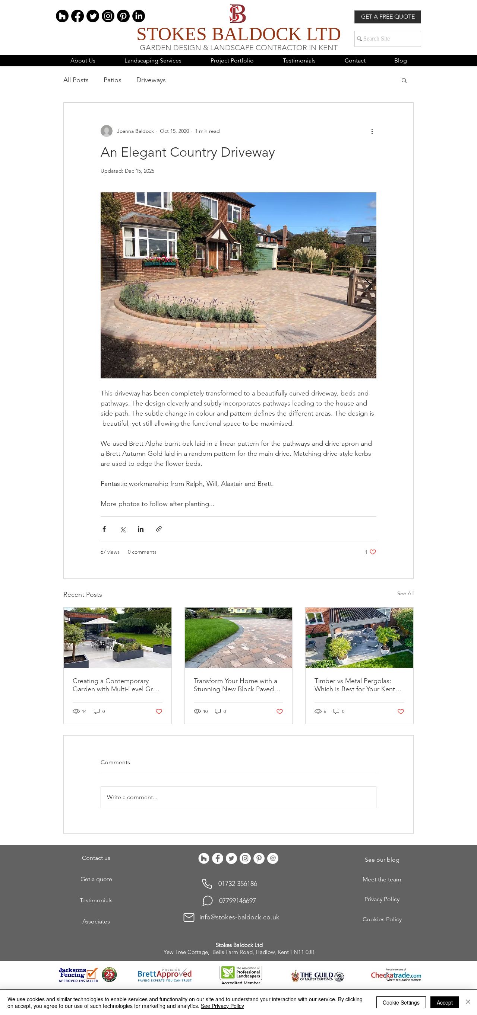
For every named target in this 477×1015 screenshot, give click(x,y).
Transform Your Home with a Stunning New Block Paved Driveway (235, 685)
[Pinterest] (123, 16)
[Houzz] (62, 16)
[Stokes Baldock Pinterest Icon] (259, 858)
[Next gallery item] (367, 285)
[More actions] (371, 131)
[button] (404, 80)
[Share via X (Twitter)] (122, 528)
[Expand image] (238, 285)
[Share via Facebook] (104, 528)
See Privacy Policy (222, 1005)
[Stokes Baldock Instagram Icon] (245, 858)
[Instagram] (108, 16)
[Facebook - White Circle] (217, 858)
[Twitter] (92, 16)
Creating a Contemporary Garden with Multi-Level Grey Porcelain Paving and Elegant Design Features (116, 685)
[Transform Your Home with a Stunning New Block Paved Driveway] (239, 638)
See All (405, 593)
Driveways (151, 80)
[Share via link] (158, 528)
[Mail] (189, 917)
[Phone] (206, 884)
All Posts (76, 80)
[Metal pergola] (359, 638)
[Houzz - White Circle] (203, 858)
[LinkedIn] (138, 16)
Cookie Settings (401, 1002)
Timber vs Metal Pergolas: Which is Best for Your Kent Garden (355, 685)
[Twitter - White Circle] (231, 858)
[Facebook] (77, 16)
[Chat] (207, 900)
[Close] (468, 1002)
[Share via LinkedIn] (140, 528)
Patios (112, 80)
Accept (445, 1002)
